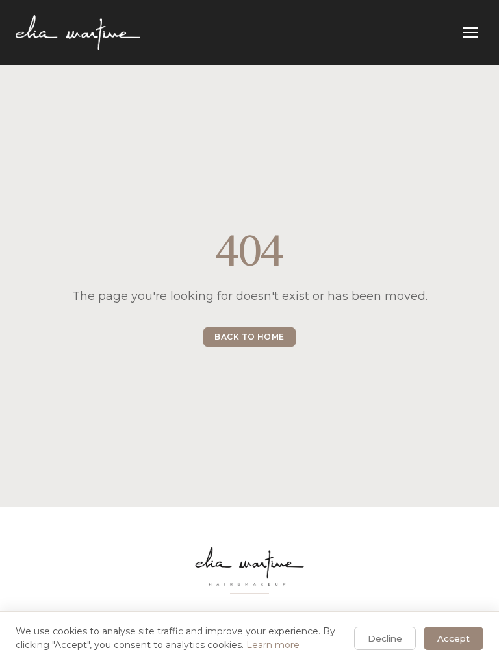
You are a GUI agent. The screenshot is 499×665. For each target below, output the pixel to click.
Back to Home (249, 337)
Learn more (273, 645)
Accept (453, 638)
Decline (385, 638)
